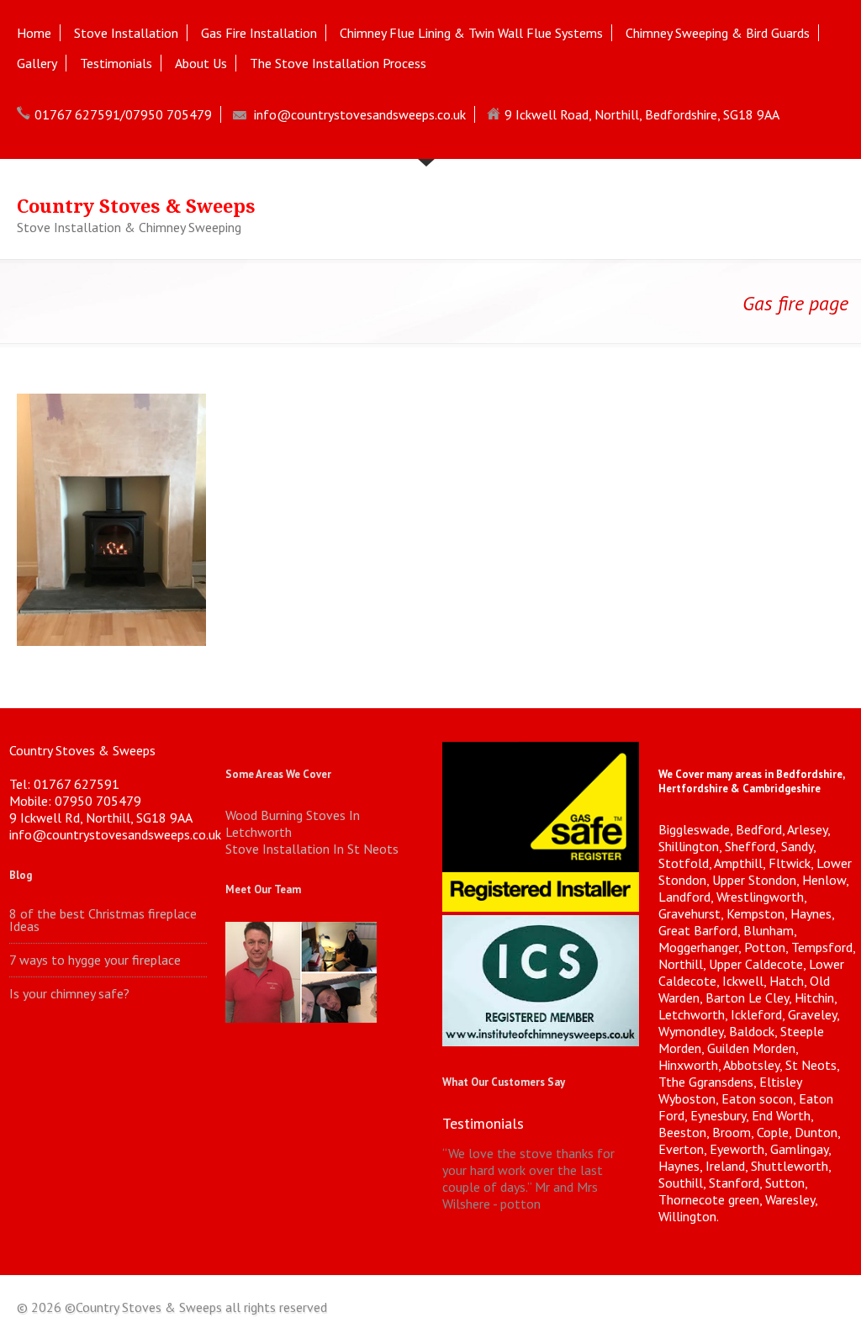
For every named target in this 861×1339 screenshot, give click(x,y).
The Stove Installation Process (338, 63)
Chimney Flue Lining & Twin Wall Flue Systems (471, 32)
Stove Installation (126, 32)
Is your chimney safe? (69, 993)
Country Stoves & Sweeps (136, 206)
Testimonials (116, 63)
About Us (201, 63)
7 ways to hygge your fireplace (95, 960)
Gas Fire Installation (259, 32)
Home (34, 32)
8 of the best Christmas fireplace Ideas (103, 920)
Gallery (37, 63)
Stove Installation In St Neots (312, 848)
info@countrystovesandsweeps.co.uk (360, 114)
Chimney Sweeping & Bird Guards (718, 32)
